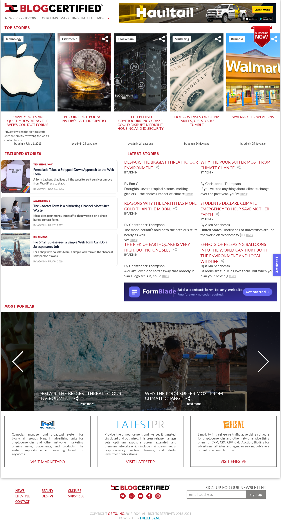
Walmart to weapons (253, 117)
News (9, 18)
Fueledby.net (151, 518)
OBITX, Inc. (116, 514)
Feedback (277, 265)
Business (237, 39)
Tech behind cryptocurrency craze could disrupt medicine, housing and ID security (140, 122)
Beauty (47, 490)
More (101, 18)
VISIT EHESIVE (233, 461)
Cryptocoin (26, 18)
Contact (22, 501)
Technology (13, 39)
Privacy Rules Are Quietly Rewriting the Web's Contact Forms (27, 120)
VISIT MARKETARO (48, 461)
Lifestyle (22, 496)
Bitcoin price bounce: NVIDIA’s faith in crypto (84, 119)
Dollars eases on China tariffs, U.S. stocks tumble (196, 120)
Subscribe (261, 28)
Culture (74, 490)
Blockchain (48, 18)
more (189, 193)
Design (47, 496)
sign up (256, 494)
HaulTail (88, 18)
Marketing (69, 18)
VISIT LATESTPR (140, 461)
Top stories (17, 28)
